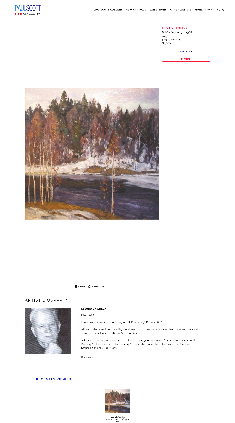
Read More (87, 357)
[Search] (218, 10)
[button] (204, 9)
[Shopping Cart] (223, 10)
